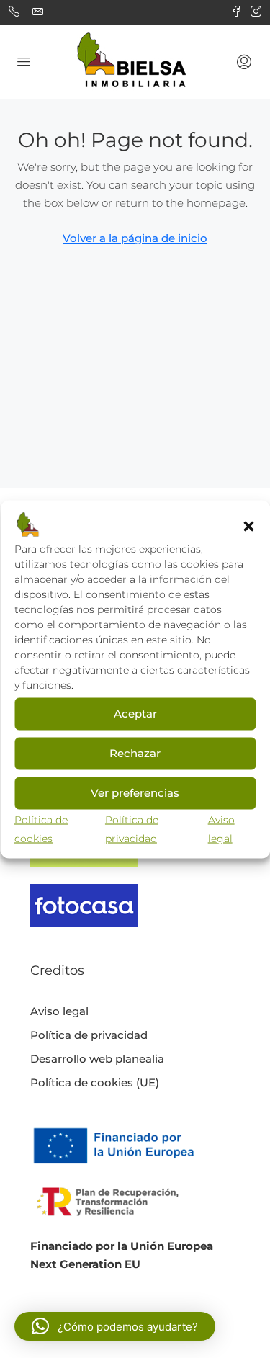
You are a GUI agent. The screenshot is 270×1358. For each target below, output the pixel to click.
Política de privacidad (89, 1035)
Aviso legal (59, 1011)
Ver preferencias (135, 793)
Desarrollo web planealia (97, 1059)
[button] (248, 525)
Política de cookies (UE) (94, 1082)
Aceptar (135, 713)
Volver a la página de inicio (135, 238)
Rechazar (135, 753)
